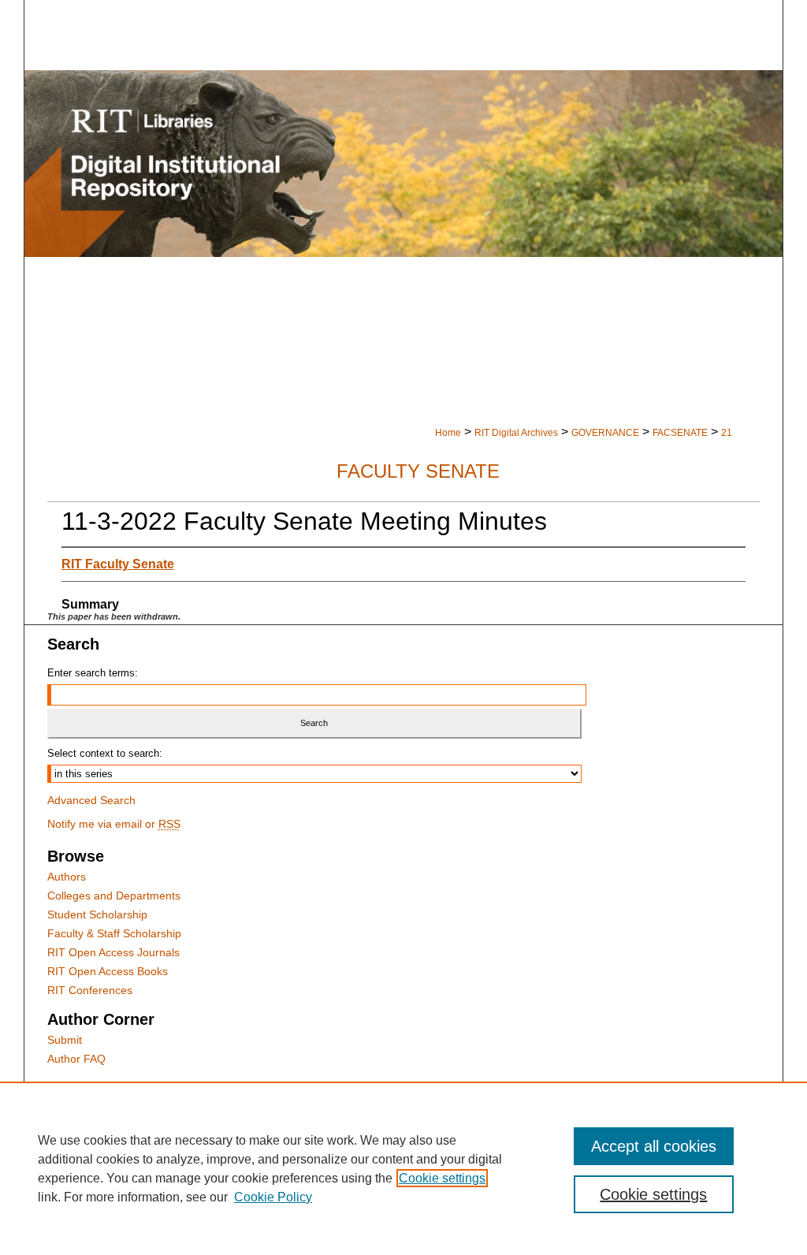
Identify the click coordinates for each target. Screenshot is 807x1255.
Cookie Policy (273, 1197)
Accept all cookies (653, 1146)
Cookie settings (442, 1178)
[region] (403, 1168)
